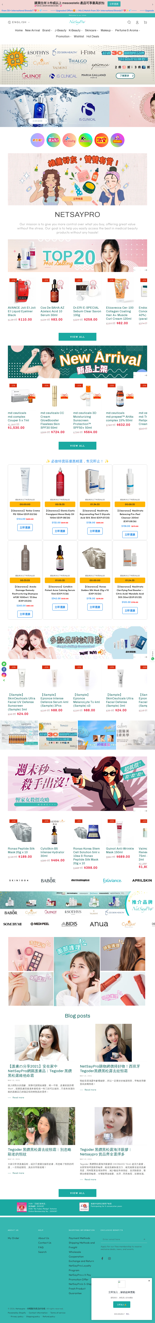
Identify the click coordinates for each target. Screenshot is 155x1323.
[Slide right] (143, 270)
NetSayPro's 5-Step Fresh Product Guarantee (80, 1288)
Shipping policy (33, 1316)
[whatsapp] (3, 663)
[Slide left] (136, 270)
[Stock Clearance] (101, 140)
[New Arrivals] (38, 140)
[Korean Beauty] (85, 140)
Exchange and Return (81, 1261)
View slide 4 (92, 120)
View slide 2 (73, 120)
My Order (13, 1238)
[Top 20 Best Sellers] (53, 140)
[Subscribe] (145, 1239)
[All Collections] (117, 140)
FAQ (40, 1247)
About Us (43, 1238)
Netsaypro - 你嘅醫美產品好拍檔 (30, 1308)
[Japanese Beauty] (69, 140)
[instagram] (4, 675)
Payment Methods (79, 1238)
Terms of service (57, 1312)
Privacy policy (17, 1316)
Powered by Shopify (17, 1312)
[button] (129, 22)
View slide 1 (63, 120)
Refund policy (49, 1316)
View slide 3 (82, 120)
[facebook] (4, 669)
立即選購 (115, 4)
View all (77, 336)
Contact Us (44, 1242)
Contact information (38, 1312)
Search (42, 1251)
